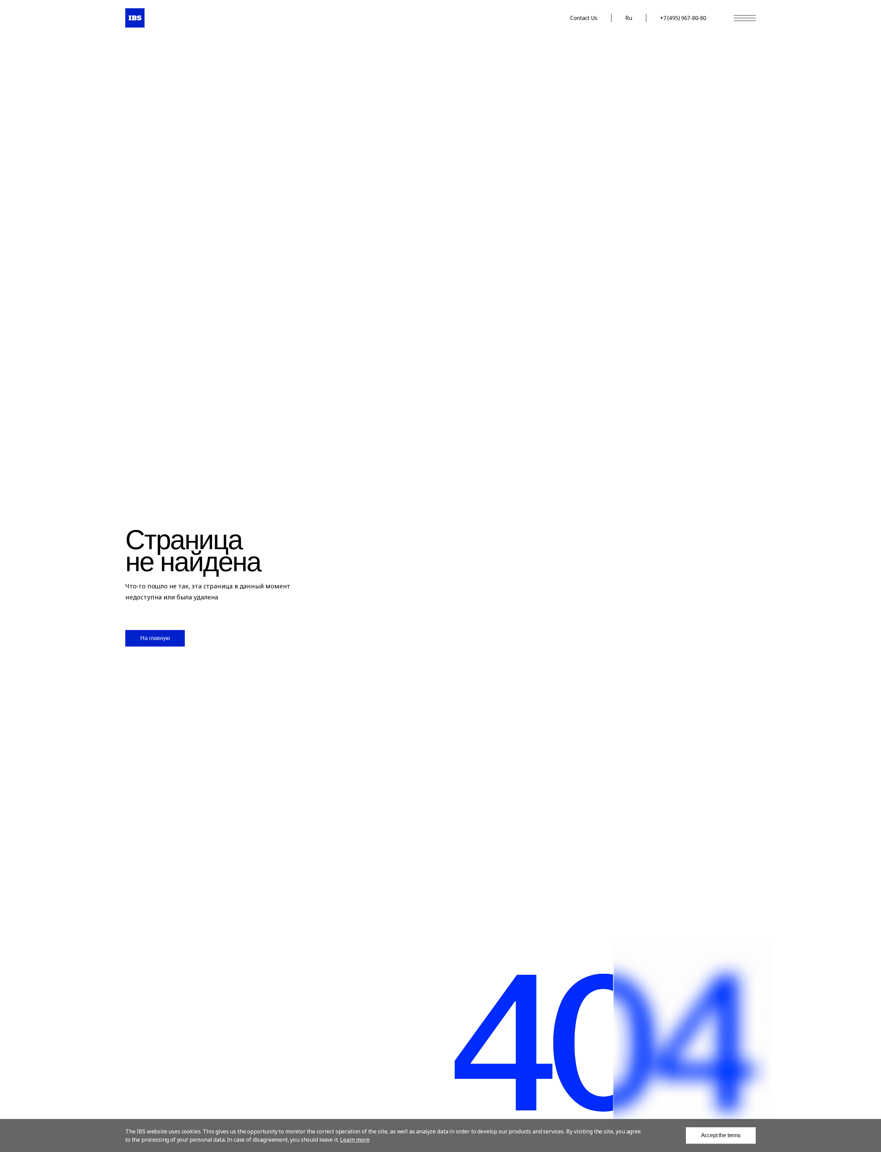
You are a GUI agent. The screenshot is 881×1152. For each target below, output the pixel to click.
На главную (155, 638)
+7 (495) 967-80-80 (683, 18)
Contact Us (583, 18)
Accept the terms (721, 1135)
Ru (628, 18)
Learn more (354, 1139)
